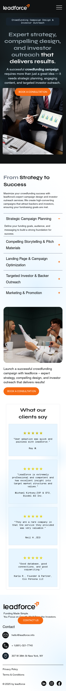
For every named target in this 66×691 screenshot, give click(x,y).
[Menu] (59, 7)
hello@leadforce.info (23, 635)
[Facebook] (59, 683)
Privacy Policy (10, 669)
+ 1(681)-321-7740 (22, 645)
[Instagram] (51, 683)
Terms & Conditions (13, 674)
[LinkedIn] (43, 683)
